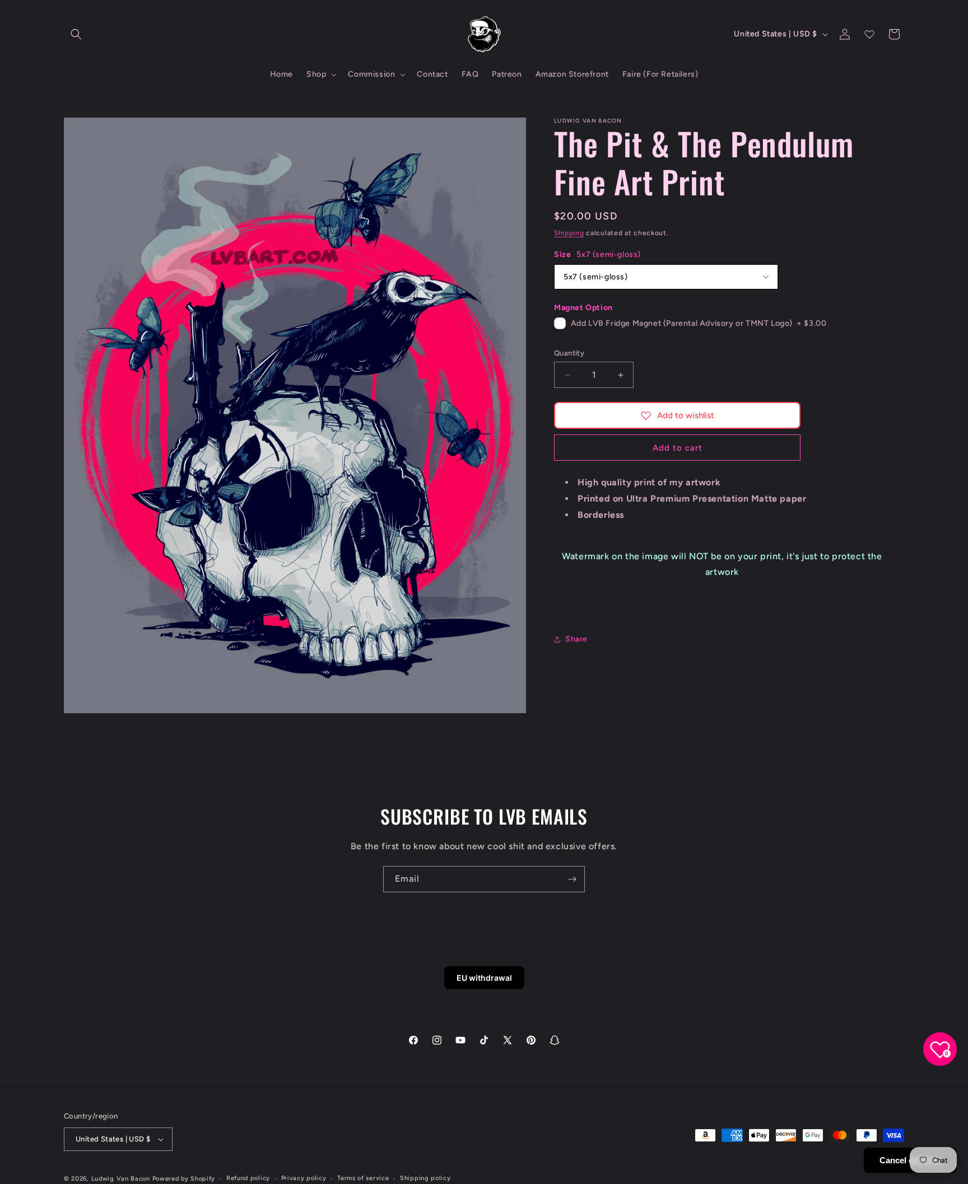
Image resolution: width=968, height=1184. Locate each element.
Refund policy (248, 1178)
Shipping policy (425, 1178)
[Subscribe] (572, 879)
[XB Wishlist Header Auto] (869, 34)
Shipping (569, 233)
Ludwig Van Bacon (120, 1178)
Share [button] (576, 639)
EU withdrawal (484, 977)
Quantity (569, 353)
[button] (76, 34)
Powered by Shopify (184, 1178)
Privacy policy (304, 1178)
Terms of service (363, 1178)
